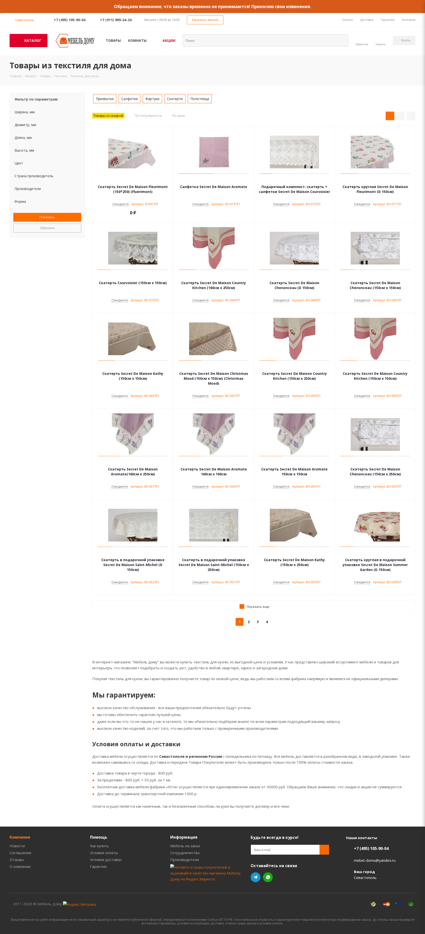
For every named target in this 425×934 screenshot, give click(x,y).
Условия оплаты (104, 852)
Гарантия (98, 866)
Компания (20, 837)
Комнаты (137, 40)
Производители (184, 859)
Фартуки (152, 98)
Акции (169, 40)
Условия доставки (105, 859)
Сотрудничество (185, 852)
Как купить (99, 845)
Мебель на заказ (185, 845)
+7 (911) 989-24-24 (116, 19)
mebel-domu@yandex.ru (374, 860)
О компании (20, 866)
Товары (113, 40)
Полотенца (199, 98)
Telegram (255, 877)
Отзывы (17, 859)
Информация (183, 837)
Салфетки (129, 98)
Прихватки (105, 98)
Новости (17, 845)
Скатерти (175, 98)
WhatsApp (268, 877)
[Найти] (341, 40)
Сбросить (47, 228)
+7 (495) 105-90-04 (69, 19)
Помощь (98, 837)
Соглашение (20, 852)
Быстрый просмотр (132, 179)
